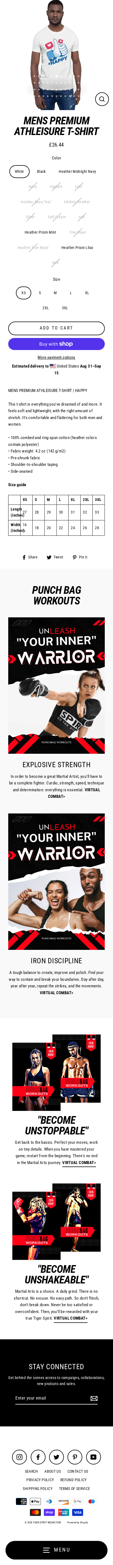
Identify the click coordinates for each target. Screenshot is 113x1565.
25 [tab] (79, 83)
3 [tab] (39, 76)
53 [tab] (57, 103)
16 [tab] (39, 83)
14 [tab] (30, 83)
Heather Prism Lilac (77, 247)
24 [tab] (74, 83)
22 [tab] (65, 83)
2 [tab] (34, 76)
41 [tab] (35, 96)
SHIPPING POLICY (37, 1488)
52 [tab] (83, 96)
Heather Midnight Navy (77, 171)
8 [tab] (61, 76)
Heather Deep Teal (36, 202)
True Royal (77, 232)
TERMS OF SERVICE (74, 1488)
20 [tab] (57, 83)
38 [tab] (79, 90)
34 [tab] (61, 90)
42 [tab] (39, 96)
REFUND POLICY (73, 1480)
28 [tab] (35, 90)
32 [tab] (52, 90)
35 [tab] (65, 90)
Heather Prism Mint (40, 232)
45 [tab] (52, 96)
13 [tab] (83, 76)
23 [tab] (70, 83)
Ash (82, 217)
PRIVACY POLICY (40, 1480)
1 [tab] (30, 76)
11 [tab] (75, 76)
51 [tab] (79, 96)
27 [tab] (30, 90)
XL (87, 293)
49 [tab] (70, 96)
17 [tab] (44, 83)
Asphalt (56, 186)
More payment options (56, 357)
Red (55, 262)
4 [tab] (43, 76)
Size (56, 279)
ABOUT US (52, 1471)
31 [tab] (48, 90)
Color (56, 158)
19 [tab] (52, 83)
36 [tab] (70, 90)
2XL (46, 308)
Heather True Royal (33, 247)
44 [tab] (48, 96)
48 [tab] (65, 96)
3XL (65, 308)
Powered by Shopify (77, 1522)
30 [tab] (44, 90)
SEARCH (31, 1471)
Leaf (79, 186)
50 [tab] (74, 96)
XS (23, 293)
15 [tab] (35, 83)
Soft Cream (57, 217)
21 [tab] (61, 83)
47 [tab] (61, 96)
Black (41, 171)
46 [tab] (57, 96)
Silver (30, 217)
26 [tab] (83, 83)
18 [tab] (48, 83)
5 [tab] (48, 76)
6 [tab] (52, 76)
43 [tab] (44, 96)
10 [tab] (70, 76)
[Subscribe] (93, 1398)
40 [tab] (30, 96)
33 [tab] (57, 90)
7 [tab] (56, 76)
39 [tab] (83, 90)
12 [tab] (79, 76)
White (19, 171)
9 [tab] (66, 76)
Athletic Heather (77, 202)
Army (33, 186)
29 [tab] (39, 90)
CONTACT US (77, 1471)
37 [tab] (74, 90)
